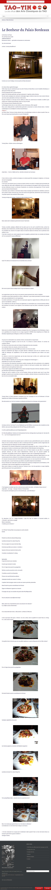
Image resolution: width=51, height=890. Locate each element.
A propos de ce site (31, 849)
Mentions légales (30, 856)
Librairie (28, 854)
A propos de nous (30, 851)
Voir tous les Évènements (7, 879)
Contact (28, 858)
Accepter (39, 888)
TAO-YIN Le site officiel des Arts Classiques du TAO (37, 847)
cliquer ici (4, 110)
